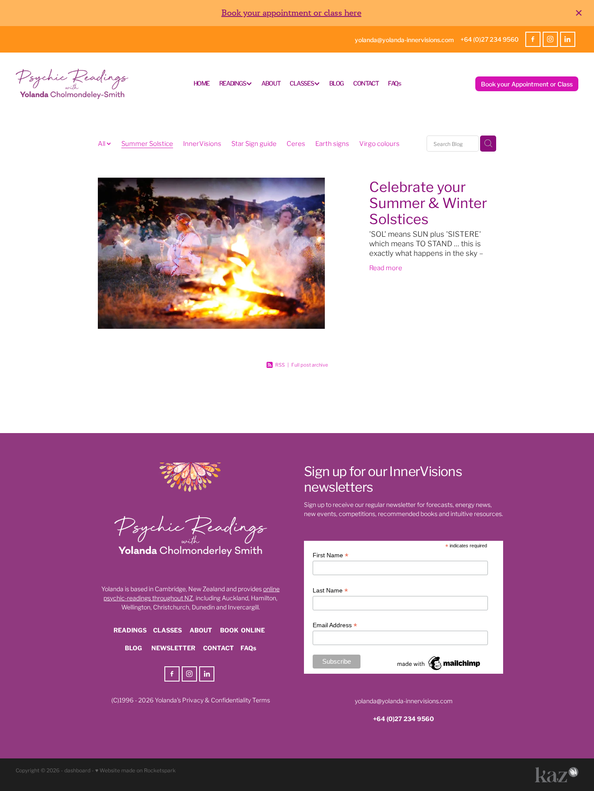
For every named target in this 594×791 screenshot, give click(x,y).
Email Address (335, 625)
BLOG (336, 83)
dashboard (77, 770)
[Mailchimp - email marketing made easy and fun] (439, 670)
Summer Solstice (147, 143)
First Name (330, 555)
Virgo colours (379, 143)
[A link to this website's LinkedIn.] (567, 39)
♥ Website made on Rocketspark (135, 770)
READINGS (233, 83)
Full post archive (309, 364)
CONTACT (365, 83)
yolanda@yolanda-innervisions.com (404, 39)
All (102, 143)
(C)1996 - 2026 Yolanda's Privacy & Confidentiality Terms (190, 699)
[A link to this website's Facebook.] (533, 39)
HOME (202, 83)
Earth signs (332, 143)
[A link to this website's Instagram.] (550, 39)
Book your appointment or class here (291, 12)
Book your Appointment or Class (527, 83)
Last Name (330, 590)
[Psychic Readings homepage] (72, 84)
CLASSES (302, 83)
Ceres (296, 143)
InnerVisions (202, 143)
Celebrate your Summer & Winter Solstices (428, 201)
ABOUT (270, 83)
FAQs (394, 83)
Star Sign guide (254, 143)
